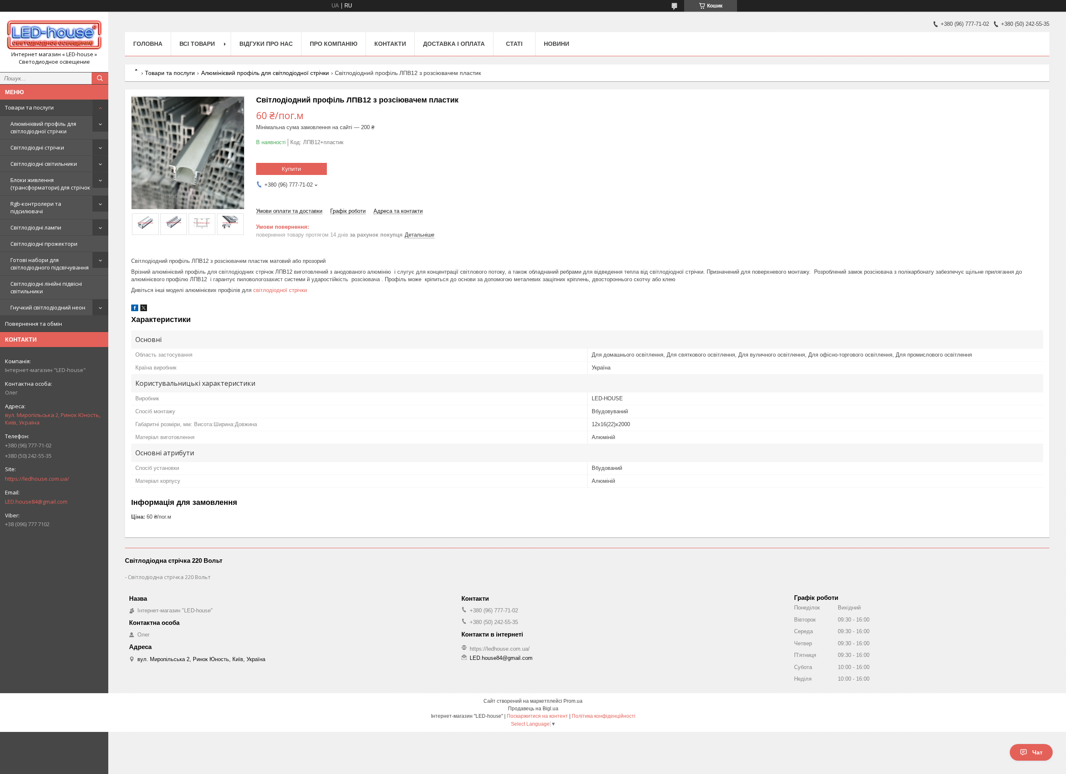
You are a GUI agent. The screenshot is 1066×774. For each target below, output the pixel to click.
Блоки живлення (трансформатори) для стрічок (50, 183)
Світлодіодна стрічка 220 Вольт (169, 577)
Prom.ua (573, 701)
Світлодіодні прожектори (43, 243)
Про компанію (333, 43)
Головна (147, 43)
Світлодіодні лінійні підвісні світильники (46, 287)
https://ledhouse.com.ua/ (37, 478)
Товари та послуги (29, 107)
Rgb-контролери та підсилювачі (35, 207)
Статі (514, 43)
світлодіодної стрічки (280, 290)
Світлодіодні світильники (43, 163)
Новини (556, 43)
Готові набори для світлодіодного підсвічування (49, 263)
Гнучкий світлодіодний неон (47, 307)
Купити (291, 168)
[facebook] (134, 309)
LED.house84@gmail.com (36, 501)
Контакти (390, 43)
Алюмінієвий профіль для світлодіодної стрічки (43, 127)
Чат (1037, 752)
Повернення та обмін (33, 323)
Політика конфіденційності (603, 716)
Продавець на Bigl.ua (533, 709)
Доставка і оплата (454, 43)
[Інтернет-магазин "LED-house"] (54, 34)
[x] (143, 309)
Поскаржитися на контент (537, 716)
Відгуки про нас (266, 43)
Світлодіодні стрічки (37, 147)
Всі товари (197, 43)
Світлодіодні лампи (35, 227)
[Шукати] (100, 78)
